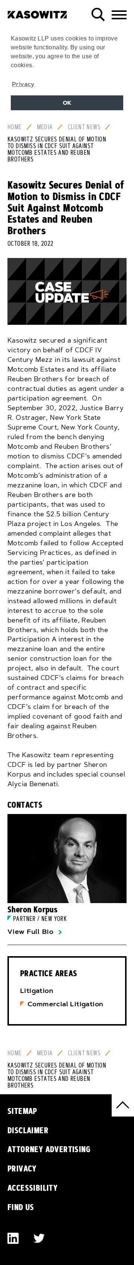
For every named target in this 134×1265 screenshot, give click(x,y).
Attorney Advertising (48, 1149)
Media (45, 127)
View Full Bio (30, 932)
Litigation (36, 991)
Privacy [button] (23, 84)
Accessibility (32, 1188)
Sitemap (22, 1111)
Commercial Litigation (65, 1004)
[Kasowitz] (37, 12)
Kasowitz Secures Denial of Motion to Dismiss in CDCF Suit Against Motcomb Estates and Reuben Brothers (56, 149)
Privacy (22, 1168)
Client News (84, 127)
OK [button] (67, 102)
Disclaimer (27, 1130)
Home (14, 127)
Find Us (20, 1207)
